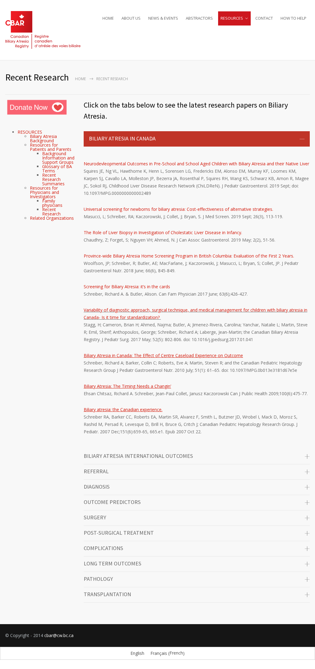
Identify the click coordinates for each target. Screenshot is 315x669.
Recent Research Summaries (53, 179)
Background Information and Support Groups (58, 158)
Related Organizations (52, 218)
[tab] (197, 139)
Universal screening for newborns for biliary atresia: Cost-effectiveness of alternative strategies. (178, 209)
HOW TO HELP (293, 18)
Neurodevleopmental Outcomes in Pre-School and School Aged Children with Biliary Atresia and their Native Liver (196, 164)
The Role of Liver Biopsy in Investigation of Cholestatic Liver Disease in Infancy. (163, 232)
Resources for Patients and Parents (50, 147)
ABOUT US (131, 18)
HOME (108, 18)
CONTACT (264, 18)
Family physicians (52, 203)
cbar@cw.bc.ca (59, 635)
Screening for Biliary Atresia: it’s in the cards (127, 286)
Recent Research (51, 212)
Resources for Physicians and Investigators (44, 192)
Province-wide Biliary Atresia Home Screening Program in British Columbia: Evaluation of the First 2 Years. (189, 256)
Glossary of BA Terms (57, 168)
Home (80, 78)
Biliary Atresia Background (43, 138)
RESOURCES (232, 18)
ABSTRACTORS (199, 18)
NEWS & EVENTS (163, 18)
